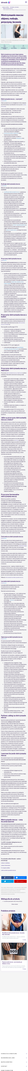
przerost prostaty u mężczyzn (11, 133)
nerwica (17, 440)
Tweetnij (8, 881)
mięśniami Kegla (23, 545)
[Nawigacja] (25, 2)
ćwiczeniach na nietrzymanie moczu (14, 577)
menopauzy (19, 138)
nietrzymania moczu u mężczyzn (14, 373)
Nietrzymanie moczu (8, 8)
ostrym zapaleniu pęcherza (19, 225)
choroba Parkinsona (13, 349)
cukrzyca (12, 600)
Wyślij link (21, 881)
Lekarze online (5, 7)
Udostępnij (8, 877)
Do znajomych (21, 877)
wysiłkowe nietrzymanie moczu (11, 192)
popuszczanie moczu (11, 230)
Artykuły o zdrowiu (14, 7)
